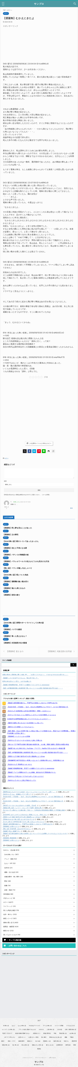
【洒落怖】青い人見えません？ (15, 636)
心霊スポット (22, 1037)
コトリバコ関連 (59, 1025)
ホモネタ (41, 1029)
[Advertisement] (19, 41)
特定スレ (66, 1041)
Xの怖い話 (6, 1025)
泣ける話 (37, 1041)
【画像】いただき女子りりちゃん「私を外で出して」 (20, 678)
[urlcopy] (53, 451)
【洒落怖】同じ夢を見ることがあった (17, 528)
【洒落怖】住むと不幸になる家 (15, 548)
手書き (72, 1037)
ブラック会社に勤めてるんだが (27, 1029)
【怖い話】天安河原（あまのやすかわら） (16, 829)
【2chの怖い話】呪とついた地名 (15, 575)
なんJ (13, 1025)
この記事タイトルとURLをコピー (40, 443)
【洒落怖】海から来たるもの (14, 588)
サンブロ (39, 3)
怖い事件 (43, 1037)
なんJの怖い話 (22, 1025)
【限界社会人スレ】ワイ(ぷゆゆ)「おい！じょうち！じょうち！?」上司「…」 (29, 792)
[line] (44, 451)
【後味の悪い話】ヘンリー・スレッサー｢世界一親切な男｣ (22, 808)
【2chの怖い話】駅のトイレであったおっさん (21, 541)
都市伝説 (68, 1045)
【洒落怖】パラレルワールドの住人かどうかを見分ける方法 (26, 561)
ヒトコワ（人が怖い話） (9, 1029)
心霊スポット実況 (33, 1037)
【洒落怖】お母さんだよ (10, 826)
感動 (66, 1037)
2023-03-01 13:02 (25, 502)
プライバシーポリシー (40, 1057)
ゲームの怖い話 (47, 1025)
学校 (55, 1033)
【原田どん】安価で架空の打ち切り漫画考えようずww (21, 817)
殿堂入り (29, 1041)
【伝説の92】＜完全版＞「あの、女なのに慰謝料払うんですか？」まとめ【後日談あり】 (33, 797)
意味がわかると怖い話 (55, 1037)
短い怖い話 (15, 1045)
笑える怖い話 (25, 1045)
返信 (71, 508)
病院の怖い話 (6, 1045)
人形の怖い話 (50, 1029)
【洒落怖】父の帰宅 (10, 535)
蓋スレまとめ (49, 1045)
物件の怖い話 (57, 1041)
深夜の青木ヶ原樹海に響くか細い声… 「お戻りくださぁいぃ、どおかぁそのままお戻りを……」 (35, 674)
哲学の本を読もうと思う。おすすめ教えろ (16, 681)
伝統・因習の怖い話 (70, 1029)
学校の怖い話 (63, 1033)
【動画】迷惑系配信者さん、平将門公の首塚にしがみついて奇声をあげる (27, 824)
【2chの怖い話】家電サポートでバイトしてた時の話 (23, 623)
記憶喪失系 (59, 1045)
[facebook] (29, 451)
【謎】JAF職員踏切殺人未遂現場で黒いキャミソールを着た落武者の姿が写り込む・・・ (32, 688)
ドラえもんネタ (70, 1025)
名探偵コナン (36, 1033)
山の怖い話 (73, 1033)
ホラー (6, 458)
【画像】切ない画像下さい (11, 831)
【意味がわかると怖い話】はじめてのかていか (18, 819)
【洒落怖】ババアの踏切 (12, 629)
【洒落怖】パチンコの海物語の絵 (16, 555)
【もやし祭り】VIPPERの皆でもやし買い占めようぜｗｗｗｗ (23, 822)
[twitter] (25, 451)
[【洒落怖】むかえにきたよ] (34, 451)
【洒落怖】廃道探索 (9, 838)
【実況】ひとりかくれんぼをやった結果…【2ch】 (19, 805)
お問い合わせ (52, 1057)
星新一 (3, 1041)
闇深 (74, 1045)
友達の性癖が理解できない (22, 1033)
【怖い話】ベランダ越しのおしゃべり (17, 568)
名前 (5, 481)
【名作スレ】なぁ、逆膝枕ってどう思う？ (16, 794)
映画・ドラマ (11, 1041)
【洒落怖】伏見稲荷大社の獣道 (15, 643)
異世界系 (74, 1041)
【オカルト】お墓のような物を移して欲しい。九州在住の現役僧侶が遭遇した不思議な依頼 (33, 810)
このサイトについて (27, 1057)
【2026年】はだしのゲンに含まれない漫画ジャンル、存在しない (24, 815)
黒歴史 (39, 1049)
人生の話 (59, 1029)
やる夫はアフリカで (34, 1025)
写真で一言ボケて (7, 1033)
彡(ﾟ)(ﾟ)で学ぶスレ (9, 1037)
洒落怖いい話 (47, 1041)
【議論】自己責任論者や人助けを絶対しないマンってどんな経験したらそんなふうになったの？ (35, 833)
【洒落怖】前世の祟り (11, 595)
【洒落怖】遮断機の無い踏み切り (16, 581)
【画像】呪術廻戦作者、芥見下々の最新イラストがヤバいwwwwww (25, 685)
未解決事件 (21, 1041)
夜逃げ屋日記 (47, 1033)
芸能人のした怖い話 (37, 1045)
